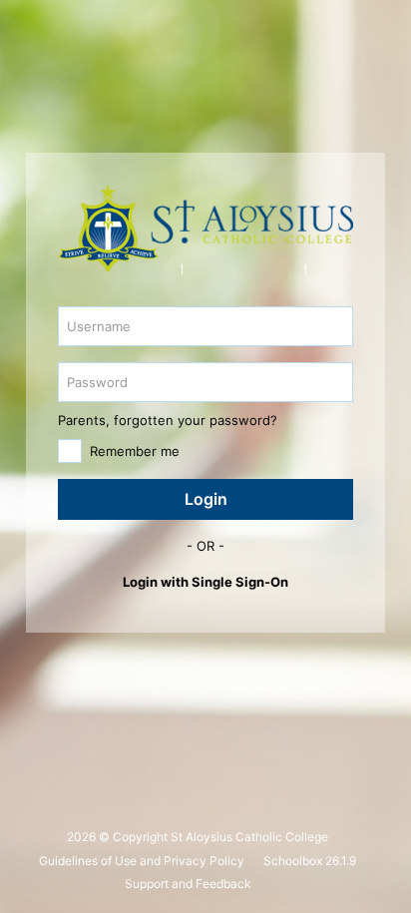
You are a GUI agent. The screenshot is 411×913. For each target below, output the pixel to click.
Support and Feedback (188, 883)
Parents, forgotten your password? (167, 420)
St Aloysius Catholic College (249, 836)
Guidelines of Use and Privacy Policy (141, 860)
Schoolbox (292, 860)
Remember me (135, 451)
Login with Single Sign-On (205, 582)
